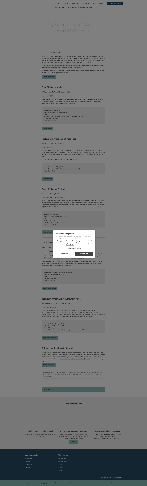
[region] (74, 244)
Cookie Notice (70, 245)
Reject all (64, 254)
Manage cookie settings (74, 248)
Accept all (84, 254)
